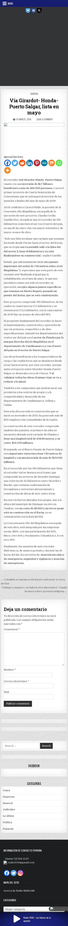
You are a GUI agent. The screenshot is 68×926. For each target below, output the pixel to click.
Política (7, 822)
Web (6, 692)
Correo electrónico (16, 681)
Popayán (8, 828)
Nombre (10, 669)
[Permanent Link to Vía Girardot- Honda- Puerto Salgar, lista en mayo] (34, 138)
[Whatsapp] (59, 163)
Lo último (8, 815)
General (34, 93)
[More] (7, 170)
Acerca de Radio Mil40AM (19, 890)
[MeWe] (44, 163)
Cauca (6, 790)
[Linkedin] (29, 163)
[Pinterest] (37, 163)
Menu (10, 3)
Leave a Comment (44, 119)
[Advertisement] (34, 50)
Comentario (12, 629)
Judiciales (9, 809)
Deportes (9, 796)
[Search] (39, 10)
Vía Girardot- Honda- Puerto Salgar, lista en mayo (34, 106)
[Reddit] (22, 163)
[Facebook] (33, 10)
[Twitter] (28, 10)
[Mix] (51, 163)
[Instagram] (20, 873)
